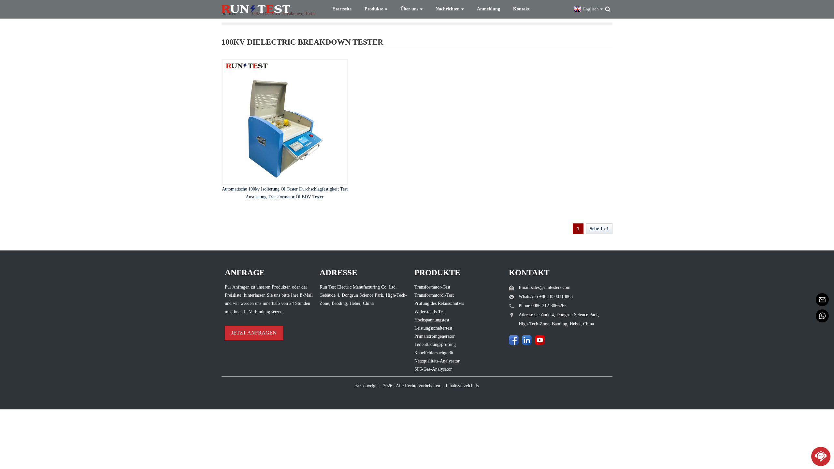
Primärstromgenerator (434, 336)
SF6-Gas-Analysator (433, 369)
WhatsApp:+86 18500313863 (546, 296)
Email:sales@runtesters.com (544, 287)
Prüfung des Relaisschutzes (439, 303)
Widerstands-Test (430, 311)
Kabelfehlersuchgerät (433, 352)
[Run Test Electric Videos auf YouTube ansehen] (540, 340)
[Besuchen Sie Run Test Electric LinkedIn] (527, 340)
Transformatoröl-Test (434, 295)
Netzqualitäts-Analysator (437, 361)
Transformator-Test (432, 287)
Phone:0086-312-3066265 (543, 305)
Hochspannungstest (431, 320)
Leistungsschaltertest (433, 328)
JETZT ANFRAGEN (254, 332)
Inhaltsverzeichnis (462, 385)
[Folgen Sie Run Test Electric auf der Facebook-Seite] (514, 340)
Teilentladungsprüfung (435, 344)
